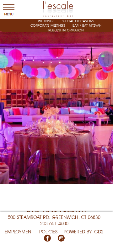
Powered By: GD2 (84, 231)
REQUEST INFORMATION (65, 30)
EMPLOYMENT (19, 231)
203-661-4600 (54, 223)
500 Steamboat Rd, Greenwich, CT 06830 (54, 217)
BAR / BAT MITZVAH (87, 25)
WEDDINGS (46, 21)
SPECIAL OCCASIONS (78, 21)
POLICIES (48, 231)
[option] (56, 92)
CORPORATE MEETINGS (47, 25)
